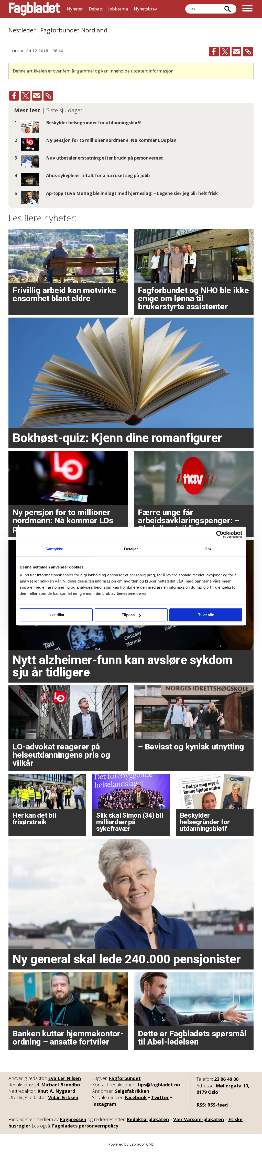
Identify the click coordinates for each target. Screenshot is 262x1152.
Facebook (136, 1097)
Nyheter (75, 9)
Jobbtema (118, 9)
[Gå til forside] (34, 9)
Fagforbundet (125, 1078)
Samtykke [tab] (54, 549)
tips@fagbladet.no (158, 1085)
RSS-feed (217, 1105)
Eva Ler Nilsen (64, 1078)
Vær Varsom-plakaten (198, 1119)
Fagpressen (73, 1119)
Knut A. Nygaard (56, 1091)
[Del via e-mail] (236, 51)
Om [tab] (207, 549)
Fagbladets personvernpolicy (85, 1126)
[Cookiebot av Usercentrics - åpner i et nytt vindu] (220, 534)
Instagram (104, 1104)
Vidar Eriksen (63, 1097)
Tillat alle (206, 615)
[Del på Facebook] (214, 51)
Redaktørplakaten (148, 1119)
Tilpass (128, 615)
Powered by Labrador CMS (131, 1144)
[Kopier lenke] (248, 51)
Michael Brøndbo (60, 1085)
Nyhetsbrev (145, 9)
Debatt (96, 9)
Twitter (160, 1097)
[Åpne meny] (247, 9)
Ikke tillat (56, 615)
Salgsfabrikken (132, 1091)
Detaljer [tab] (131, 549)
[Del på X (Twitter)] (225, 51)
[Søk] (227, 9)
